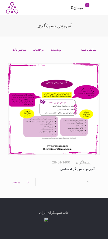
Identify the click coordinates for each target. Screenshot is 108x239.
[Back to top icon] (54, 208)
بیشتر (16, 182)
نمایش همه (88, 49)
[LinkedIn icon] (62, 220)
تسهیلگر (84, 162)
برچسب (38, 49)
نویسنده (56, 49)
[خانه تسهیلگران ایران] (12, 7)
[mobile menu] (101, 7)
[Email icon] (51, 220)
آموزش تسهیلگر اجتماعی (77, 169)
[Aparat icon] (46, 220)
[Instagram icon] (57, 220)
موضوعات (19, 49)
